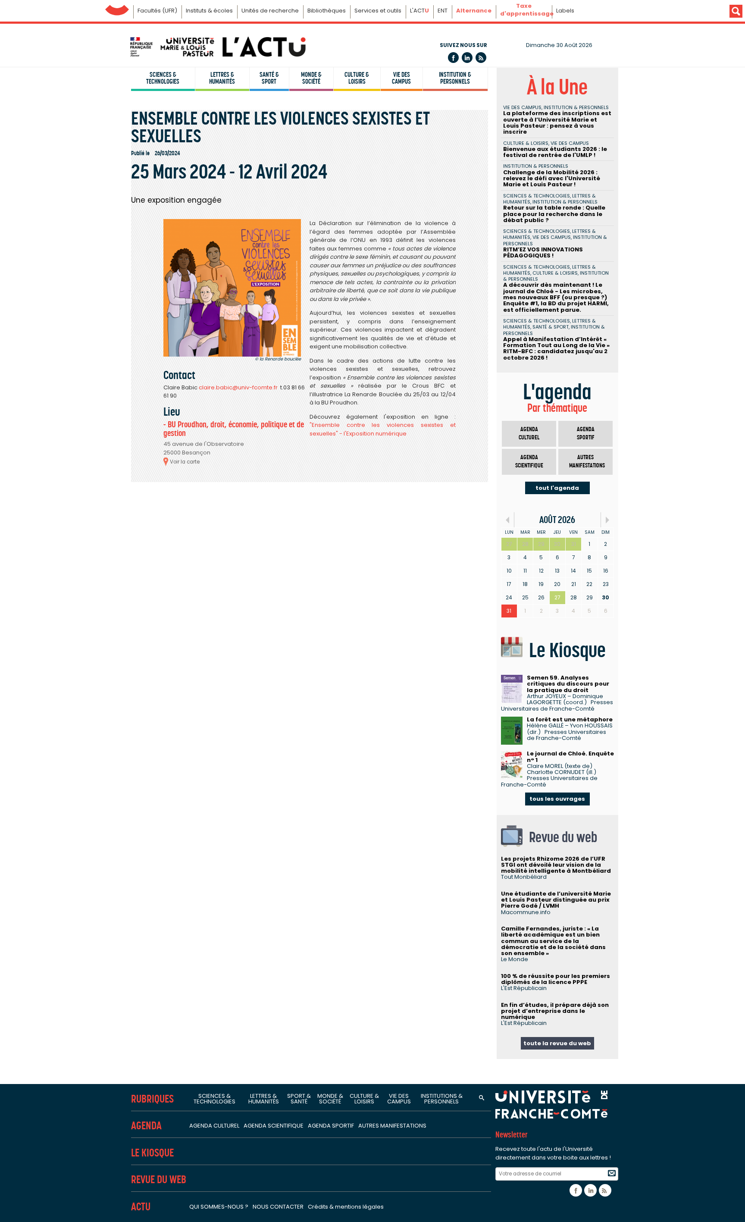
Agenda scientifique (529, 462)
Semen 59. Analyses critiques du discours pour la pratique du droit (568, 684)
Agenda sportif (586, 434)
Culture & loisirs (356, 78)
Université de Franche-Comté (117, 8)
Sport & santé (299, 1099)
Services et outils (377, 10)
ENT (443, 10)
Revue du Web (158, 1179)
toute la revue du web (557, 1043)
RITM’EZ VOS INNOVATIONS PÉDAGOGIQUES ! (543, 252)
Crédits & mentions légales (346, 1207)
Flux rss (481, 57)
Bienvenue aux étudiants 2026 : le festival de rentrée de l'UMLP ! (555, 152)
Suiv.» (607, 519)
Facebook (453, 57)
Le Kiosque (152, 1153)
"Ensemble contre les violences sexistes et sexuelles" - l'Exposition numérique (383, 429)
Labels (565, 10)
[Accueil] (217, 47)
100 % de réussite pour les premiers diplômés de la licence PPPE (555, 979)
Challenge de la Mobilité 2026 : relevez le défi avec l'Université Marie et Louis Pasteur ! (551, 178)
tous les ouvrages (557, 799)
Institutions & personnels (442, 1099)
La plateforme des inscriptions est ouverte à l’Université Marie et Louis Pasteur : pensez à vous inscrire (557, 122)
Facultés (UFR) (157, 10)
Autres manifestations (587, 462)
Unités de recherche (270, 10)
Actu (140, 1206)
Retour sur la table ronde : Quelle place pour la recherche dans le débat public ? (554, 214)
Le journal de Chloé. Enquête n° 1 (570, 756)
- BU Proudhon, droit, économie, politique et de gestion (233, 429)
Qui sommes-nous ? (218, 1207)
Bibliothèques (326, 10)
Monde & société (311, 78)
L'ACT (419, 10)
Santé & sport (269, 78)
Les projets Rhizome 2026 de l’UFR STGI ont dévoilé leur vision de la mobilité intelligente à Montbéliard (556, 865)
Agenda (146, 1125)
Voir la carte (185, 461)
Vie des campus (401, 78)
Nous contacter (278, 1207)
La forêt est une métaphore (570, 719)
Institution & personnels (455, 78)
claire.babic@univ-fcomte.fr (238, 387)
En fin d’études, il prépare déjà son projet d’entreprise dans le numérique (555, 1011)
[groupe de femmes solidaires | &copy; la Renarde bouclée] (232, 288)
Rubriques (152, 1099)
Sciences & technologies (162, 78)
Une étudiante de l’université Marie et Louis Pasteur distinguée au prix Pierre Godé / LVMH (556, 900)
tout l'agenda (557, 488)
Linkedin (467, 57)
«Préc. (507, 519)
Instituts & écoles (209, 10)
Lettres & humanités (222, 78)
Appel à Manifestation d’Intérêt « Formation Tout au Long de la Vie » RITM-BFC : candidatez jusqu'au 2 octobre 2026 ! (556, 348)
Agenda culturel (529, 434)
